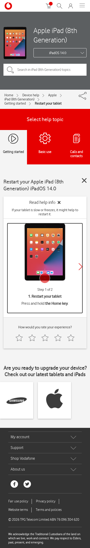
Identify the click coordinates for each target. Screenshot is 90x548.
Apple (52, 95)
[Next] (80, 266)
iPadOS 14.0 (57, 53)
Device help (30, 95)
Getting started (15, 103)
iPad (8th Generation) (19, 99)
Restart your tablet (48, 103)
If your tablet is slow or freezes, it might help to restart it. (45, 212)
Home (8, 95)
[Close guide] (84, 180)
